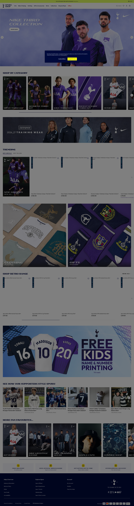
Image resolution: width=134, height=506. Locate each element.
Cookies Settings (62, 58)
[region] (67, 57)
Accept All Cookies (72, 58)
